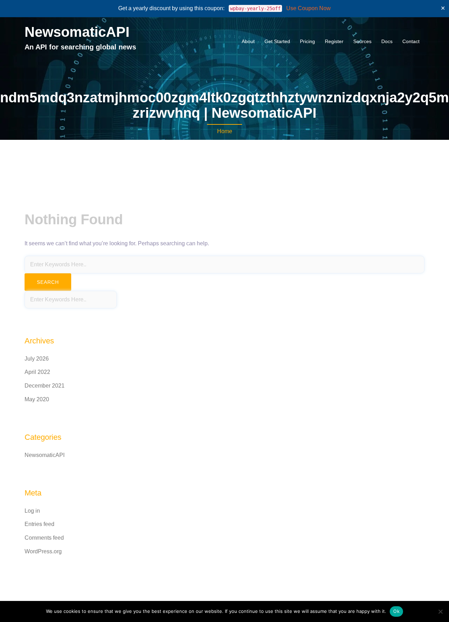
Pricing (307, 41)
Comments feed (44, 538)
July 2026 (37, 359)
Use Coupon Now (308, 8)
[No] (440, 611)
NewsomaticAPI (77, 32)
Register (334, 41)
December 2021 (45, 386)
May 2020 (37, 399)
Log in (32, 511)
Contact (411, 41)
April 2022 (37, 372)
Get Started (277, 41)
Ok (396, 611)
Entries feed (39, 524)
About (248, 41)
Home (224, 131)
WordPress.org (43, 551)
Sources (362, 41)
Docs (387, 41)
